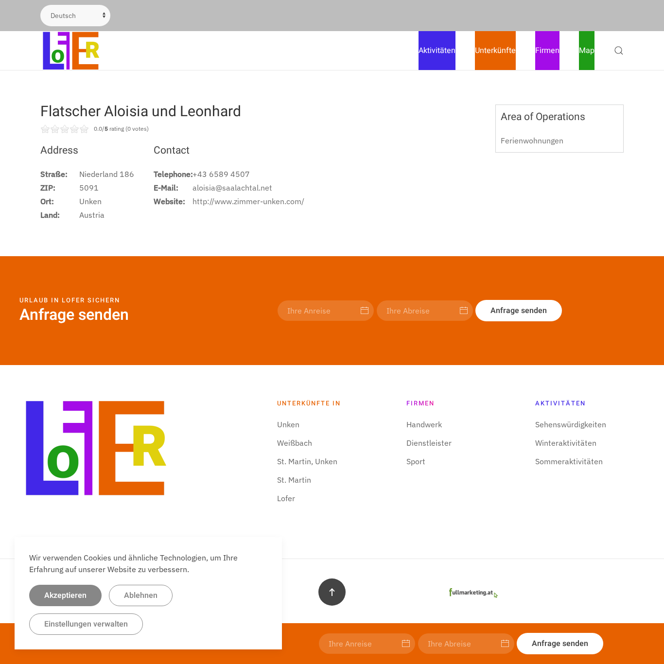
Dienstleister (429, 443)
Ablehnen (140, 595)
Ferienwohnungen (532, 140)
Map (586, 50)
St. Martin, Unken (307, 461)
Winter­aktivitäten (565, 443)
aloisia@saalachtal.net (232, 187)
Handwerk (424, 424)
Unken (288, 424)
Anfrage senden (518, 310)
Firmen (547, 50)
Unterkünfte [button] (495, 50)
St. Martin (294, 480)
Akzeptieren (65, 595)
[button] (619, 50)
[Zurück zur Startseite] (71, 50)
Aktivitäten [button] (437, 50)
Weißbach (294, 443)
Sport (415, 461)
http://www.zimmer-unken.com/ (248, 201)
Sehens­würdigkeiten (570, 424)
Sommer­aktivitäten (569, 461)
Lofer (286, 498)
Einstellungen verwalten (86, 624)
